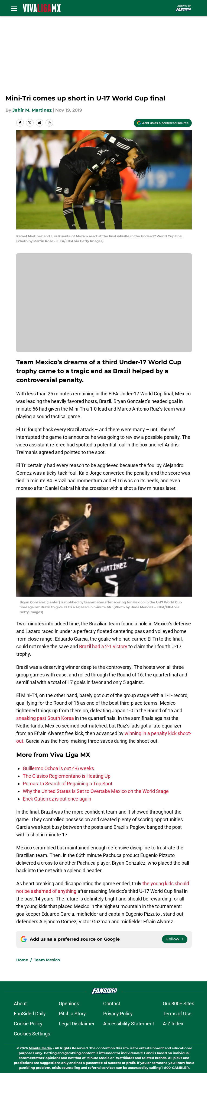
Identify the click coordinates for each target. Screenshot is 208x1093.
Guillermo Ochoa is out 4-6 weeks (58, 768)
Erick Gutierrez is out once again (57, 799)
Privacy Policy (118, 1013)
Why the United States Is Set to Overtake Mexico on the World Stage (96, 791)
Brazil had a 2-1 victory (103, 646)
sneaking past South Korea (45, 718)
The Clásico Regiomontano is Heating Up (66, 776)
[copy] (49, 123)
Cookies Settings (32, 1034)
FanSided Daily (30, 1013)
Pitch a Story (72, 1013)
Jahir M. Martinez (32, 110)
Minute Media (40, 1048)
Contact (111, 1003)
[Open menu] (14, 8)
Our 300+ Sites (178, 1003)
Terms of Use (177, 1013)
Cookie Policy (28, 1023)
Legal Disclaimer (77, 1023)
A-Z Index (173, 1023)
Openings (69, 1003)
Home (22, 959)
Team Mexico (47, 959)
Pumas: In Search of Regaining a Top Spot (67, 783)
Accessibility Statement (128, 1023)
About (20, 1003)
